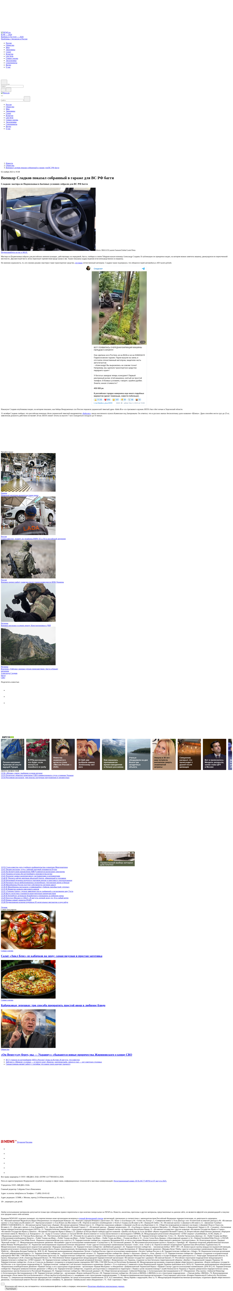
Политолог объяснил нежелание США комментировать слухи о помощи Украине (37, 775)
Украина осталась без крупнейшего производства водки (26, 874)
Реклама (28, 1142)
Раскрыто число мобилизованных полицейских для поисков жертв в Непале (35, 883)
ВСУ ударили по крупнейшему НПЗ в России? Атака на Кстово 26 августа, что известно (43, 1060)
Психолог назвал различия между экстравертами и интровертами (30, 876)
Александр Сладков (9, 673)
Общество (5, 1049)
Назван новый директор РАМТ (16, 900)
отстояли (79, 263)
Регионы (4, 623)
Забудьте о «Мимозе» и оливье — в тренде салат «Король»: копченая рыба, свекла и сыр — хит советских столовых (54, 1062)
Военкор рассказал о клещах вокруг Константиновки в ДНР (26, 625)
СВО (3, 678)
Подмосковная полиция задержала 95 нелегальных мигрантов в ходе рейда (34, 902)
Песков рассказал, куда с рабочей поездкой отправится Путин (29, 869)
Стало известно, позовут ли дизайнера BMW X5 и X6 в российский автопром (33, 539)
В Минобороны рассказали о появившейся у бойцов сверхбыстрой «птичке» (35, 887)
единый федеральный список (91, 1218)
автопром (5, 671)
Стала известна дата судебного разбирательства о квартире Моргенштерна (34, 867)
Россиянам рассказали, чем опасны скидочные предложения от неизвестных (35, 778)
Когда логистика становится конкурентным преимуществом (28, 893)
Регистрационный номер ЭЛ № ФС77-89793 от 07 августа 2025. (140, 1181)
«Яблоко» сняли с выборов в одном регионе (21, 773)
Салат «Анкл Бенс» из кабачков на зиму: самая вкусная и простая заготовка (51, 955)
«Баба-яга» (86, 413)
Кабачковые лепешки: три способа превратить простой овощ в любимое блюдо (53, 1005)
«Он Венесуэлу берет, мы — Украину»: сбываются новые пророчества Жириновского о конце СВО (66, 1054)
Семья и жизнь (7, 951)
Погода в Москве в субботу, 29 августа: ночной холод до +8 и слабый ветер (34, 898)
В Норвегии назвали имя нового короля (20, 889)
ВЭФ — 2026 (6, 35)
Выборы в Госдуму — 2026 (12, 37)
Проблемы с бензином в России (14, 39)
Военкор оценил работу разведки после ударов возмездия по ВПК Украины (32, 582)
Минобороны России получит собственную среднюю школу (28, 885)
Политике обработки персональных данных (106, 1286)
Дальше (4, 907)
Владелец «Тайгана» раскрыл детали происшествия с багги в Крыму (29, 669)
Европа (4, 493)
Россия (4, 537)
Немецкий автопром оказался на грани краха (19, 495)
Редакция (21, 1142)
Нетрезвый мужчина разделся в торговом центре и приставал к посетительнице (36, 880)
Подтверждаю (11, 1289)
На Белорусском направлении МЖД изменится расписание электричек (33, 872)
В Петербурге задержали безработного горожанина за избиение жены (32, 896)
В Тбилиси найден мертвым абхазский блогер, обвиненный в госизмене (33, 878)
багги (3, 675)
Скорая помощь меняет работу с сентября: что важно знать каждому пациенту (38, 1064)
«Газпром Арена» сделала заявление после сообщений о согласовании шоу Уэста (37, 891)
